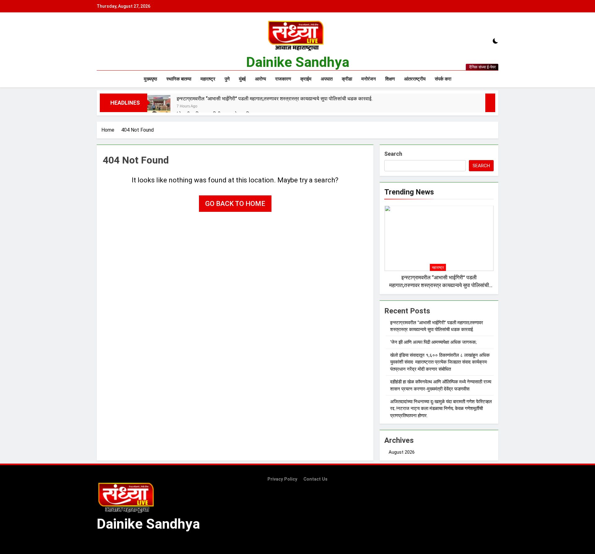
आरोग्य (260, 79)
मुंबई (242, 79)
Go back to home (235, 203)
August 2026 (402, 452)
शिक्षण (390, 79)
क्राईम (305, 79)
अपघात (327, 79)
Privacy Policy (282, 479)
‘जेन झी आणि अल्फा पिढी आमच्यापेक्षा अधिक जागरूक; (433, 342)
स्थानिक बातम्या (178, 79)
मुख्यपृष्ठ (150, 79)
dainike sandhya (297, 62)
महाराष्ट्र (208, 79)
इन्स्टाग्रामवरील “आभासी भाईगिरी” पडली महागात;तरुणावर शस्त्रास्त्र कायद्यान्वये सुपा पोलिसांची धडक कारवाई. (274, 99)
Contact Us (315, 479)
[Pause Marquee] (490, 103)
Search (393, 153)
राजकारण (283, 79)
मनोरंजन (368, 79)
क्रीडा (347, 79)
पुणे (227, 79)
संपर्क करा (443, 79)
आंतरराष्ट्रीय (414, 79)
